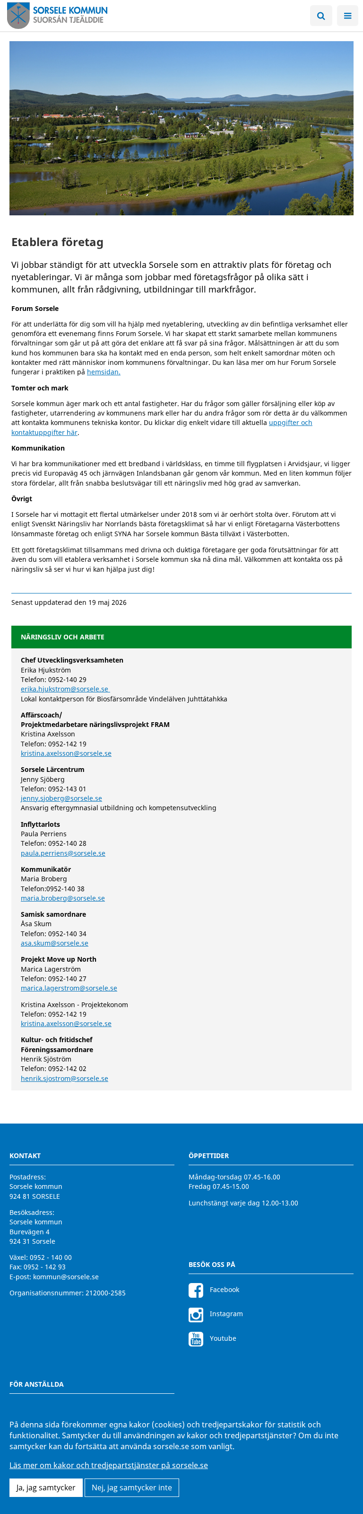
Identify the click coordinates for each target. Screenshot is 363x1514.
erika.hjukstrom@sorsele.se (65, 688)
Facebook (223, 1289)
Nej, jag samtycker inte (132, 1487)
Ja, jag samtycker (46, 1487)
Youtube (222, 1338)
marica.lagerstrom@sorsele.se (69, 987)
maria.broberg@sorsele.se (63, 898)
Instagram (225, 1313)
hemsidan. (104, 371)
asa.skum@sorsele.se (54, 943)
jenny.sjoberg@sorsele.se (61, 798)
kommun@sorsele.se (66, 1276)
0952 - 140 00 (51, 1257)
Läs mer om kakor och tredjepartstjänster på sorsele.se (108, 1465)
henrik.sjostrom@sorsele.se (64, 1078)
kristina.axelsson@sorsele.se (66, 753)
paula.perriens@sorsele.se (63, 853)
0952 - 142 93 (45, 1266)
